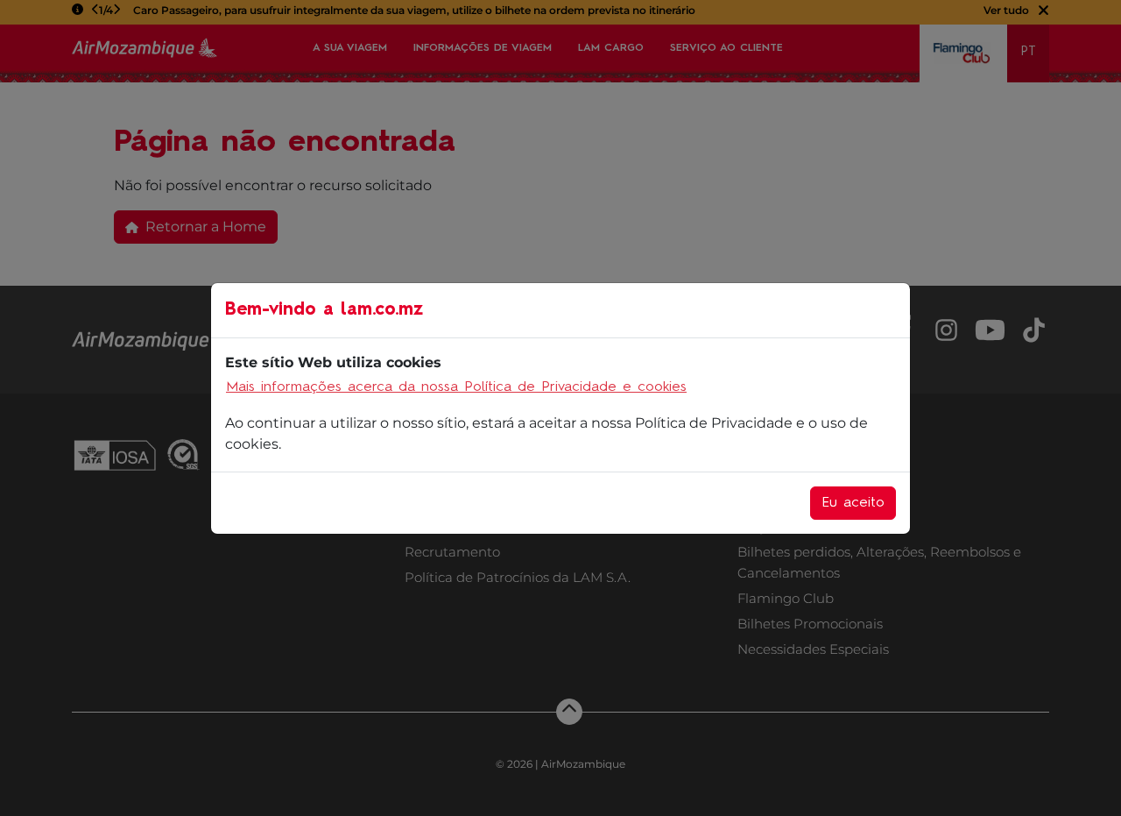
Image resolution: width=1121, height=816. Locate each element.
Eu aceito (853, 503)
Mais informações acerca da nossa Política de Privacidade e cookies (456, 387)
